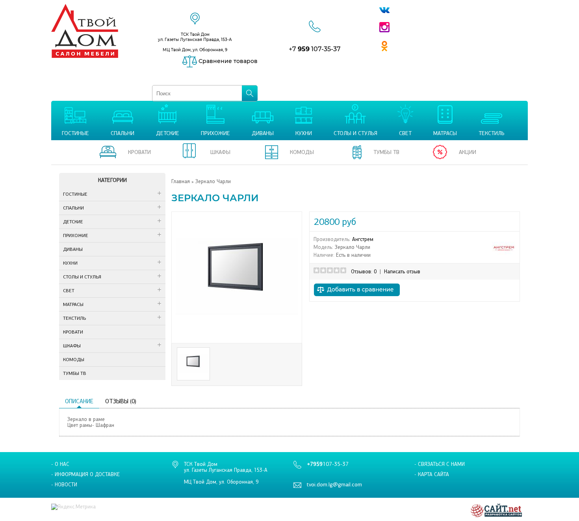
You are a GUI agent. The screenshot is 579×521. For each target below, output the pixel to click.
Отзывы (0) (120, 401)
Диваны (73, 249)
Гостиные (75, 194)
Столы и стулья (82, 277)
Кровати (73, 332)
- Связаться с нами (439, 464)
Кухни (70, 263)
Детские (73, 221)
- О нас (60, 464)
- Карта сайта (431, 474)
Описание (79, 401)
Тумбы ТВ (74, 373)
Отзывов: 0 (364, 271)
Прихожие (75, 235)
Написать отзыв (402, 271)
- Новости (64, 485)
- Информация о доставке (85, 474)
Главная (180, 181)
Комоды (73, 359)
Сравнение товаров (227, 61)
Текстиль (74, 318)
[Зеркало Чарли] (237, 336)
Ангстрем (362, 239)
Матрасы (73, 304)
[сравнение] (357, 298)
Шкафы (72, 346)
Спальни (73, 208)
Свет (68, 290)
